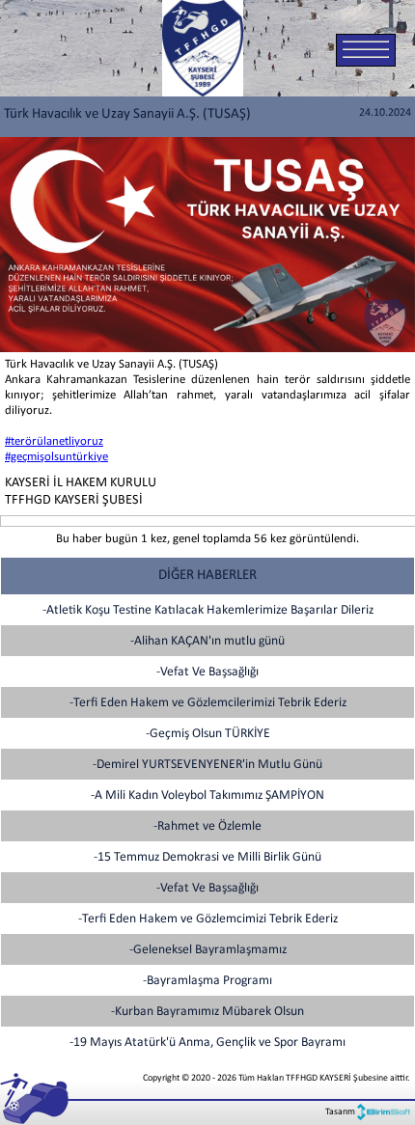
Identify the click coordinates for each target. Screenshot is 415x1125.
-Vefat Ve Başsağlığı (207, 672)
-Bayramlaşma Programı (207, 980)
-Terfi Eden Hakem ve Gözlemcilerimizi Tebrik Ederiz (207, 703)
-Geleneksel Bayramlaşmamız (208, 950)
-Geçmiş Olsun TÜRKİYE (208, 733)
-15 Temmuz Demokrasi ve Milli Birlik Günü (207, 857)
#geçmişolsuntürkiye (56, 457)
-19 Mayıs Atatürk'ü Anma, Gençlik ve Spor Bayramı (207, 1042)
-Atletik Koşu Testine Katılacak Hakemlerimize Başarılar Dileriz (208, 610)
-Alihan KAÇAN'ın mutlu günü (207, 641)
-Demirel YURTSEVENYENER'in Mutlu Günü (207, 764)
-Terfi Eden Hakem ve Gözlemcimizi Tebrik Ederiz (208, 919)
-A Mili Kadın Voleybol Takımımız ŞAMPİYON (207, 795)
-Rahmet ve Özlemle (207, 826)
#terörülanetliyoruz (54, 441)
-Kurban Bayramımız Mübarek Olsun (207, 1011)
